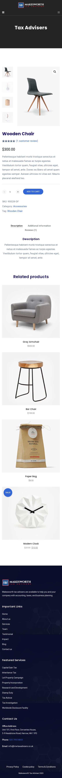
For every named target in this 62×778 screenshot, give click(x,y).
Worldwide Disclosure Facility (15, 708)
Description (17, 226)
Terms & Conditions (47, 767)
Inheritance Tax (9, 672)
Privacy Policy (12, 767)
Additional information (39, 226)
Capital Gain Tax (9, 667)
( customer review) (27, 140)
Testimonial (7, 634)
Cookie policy (28, 767)
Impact (5, 639)
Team (4, 629)
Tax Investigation (10, 703)
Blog (4, 644)
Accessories (20, 206)
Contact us (7, 649)
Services (6, 624)
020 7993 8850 (16, 740)
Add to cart (33, 192)
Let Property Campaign (12, 678)
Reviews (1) (31, 230)
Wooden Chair (15, 211)
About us (6, 619)
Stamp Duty (7, 693)
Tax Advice (7, 698)
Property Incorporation (12, 683)
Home (5, 614)
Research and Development (14, 688)
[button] (54, 71)
